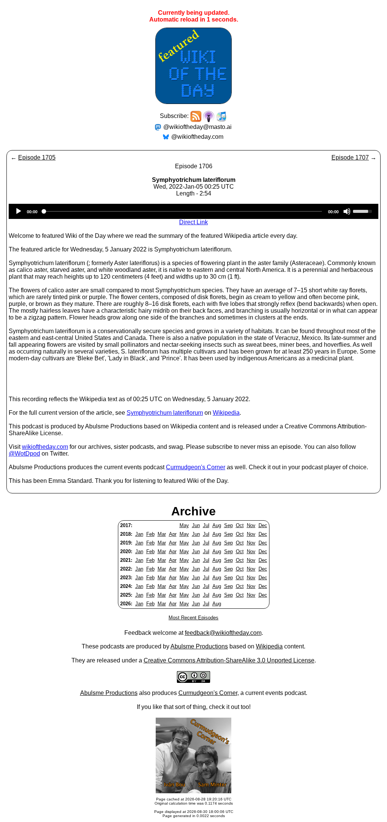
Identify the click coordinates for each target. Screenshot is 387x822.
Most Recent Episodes (193, 617)
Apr (172, 534)
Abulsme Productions (199, 646)
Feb (150, 534)
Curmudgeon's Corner (195, 467)
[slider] (363, 210)
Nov (251, 525)
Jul (206, 525)
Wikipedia (226, 412)
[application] (193, 211)
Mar (162, 534)
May (184, 525)
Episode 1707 (350, 157)
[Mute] (347, 211)
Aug (216, 525)
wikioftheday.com (45, 447)
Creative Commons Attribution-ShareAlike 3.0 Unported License (229, 660)
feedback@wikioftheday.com (223, 633)
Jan (139, 534)
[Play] (18, 211)
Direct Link (193, 222)
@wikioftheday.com (197, 136)
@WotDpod (24, 453)
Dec (263, 525)
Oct (240, 525)
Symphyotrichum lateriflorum (165, 412)
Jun (196, 525)
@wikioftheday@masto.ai (197, 127)
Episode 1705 (37, 157)
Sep (228, 525)
